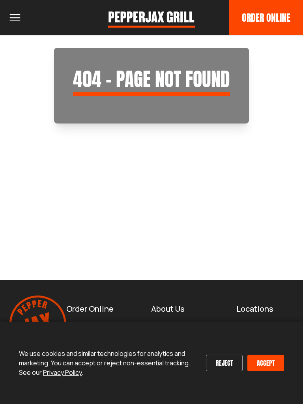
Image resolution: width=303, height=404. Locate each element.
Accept (266, 363)
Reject (224, 363)
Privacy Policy (62, 372)
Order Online (266, 18)
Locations (254, 308)
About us (168, 308)
